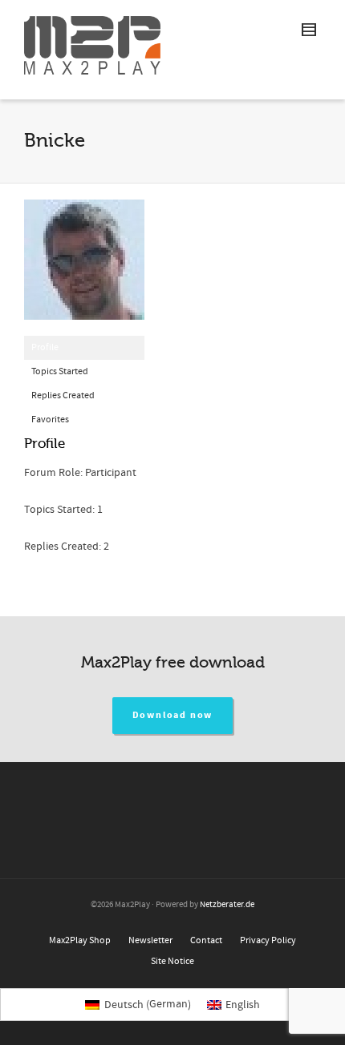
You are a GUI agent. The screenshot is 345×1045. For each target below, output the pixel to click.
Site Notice (172, 961)
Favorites (50, 420)
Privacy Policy (268, 940)
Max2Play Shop (80, 940)
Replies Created (63, 395)
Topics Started (59, 371)
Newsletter (150, 940)
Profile (45, 347)
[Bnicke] (84, 267)
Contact (206, 940)
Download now (172, 715)
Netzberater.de (227, 904)
